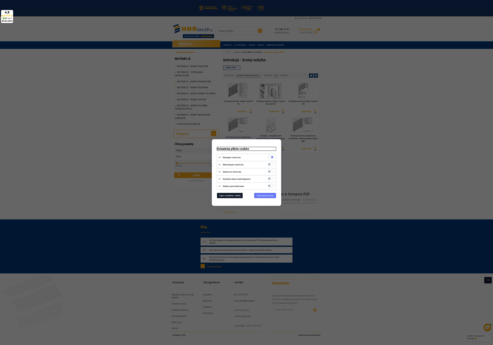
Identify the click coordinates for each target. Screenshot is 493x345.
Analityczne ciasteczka (232, 172)
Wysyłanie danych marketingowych (236, 179)
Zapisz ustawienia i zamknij (229, 195)
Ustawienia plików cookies (233, 148)
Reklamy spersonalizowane (233, 186)
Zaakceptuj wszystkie (265, 195)
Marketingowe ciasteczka (233, 164)
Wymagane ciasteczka (232, 157)
